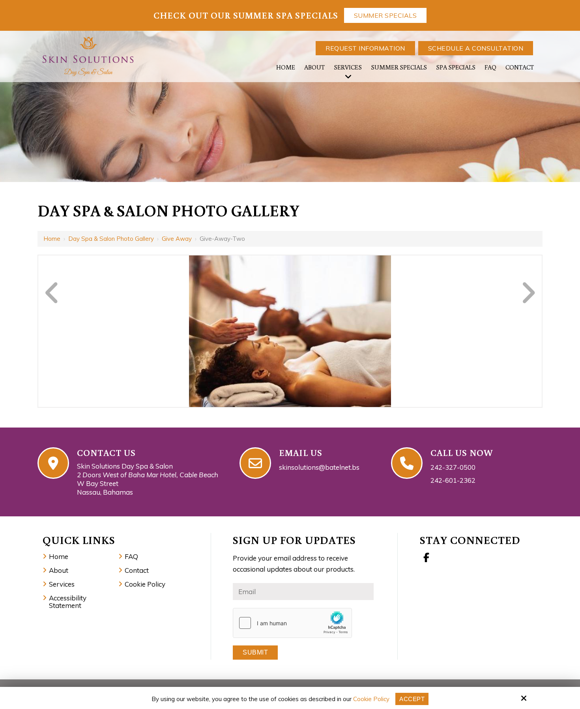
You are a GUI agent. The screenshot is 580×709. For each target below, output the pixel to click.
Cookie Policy (371, 699)
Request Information (365, 48)
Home (51, 238)
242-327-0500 (452, 467)
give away (177, 238)
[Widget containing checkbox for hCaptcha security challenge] (292, 623)
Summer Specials (385, 15)
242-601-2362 (452, 480)
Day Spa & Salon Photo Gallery (111, 238)
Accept (412, 699)
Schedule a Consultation (476, 48)
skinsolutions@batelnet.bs (319, 467)
